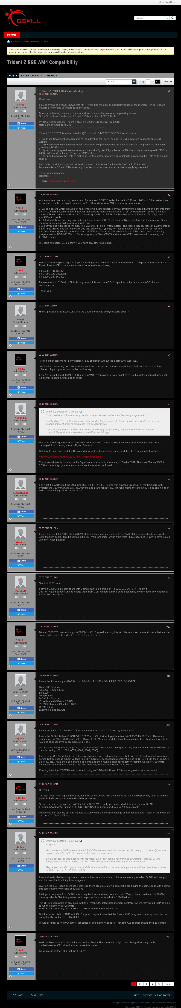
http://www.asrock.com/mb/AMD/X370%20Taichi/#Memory (71, 127)
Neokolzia (21, 417)
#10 (168, 627)
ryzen (61, 181)
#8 (169, 528)
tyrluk (20, 738)
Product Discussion (31, 42)
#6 (169, 404)
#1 (169, 91)
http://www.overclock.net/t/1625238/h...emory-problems (70, 456)
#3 (169, 257)
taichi (67, 181)
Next (168, 984)
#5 (169, 355)
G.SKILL (20, 208)
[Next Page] (159, 82)
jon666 (20, 319)
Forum (16, 42)
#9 (169, 578)
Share (23, 123)
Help (136, 995)
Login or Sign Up (165, 2)
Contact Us (149, 995)
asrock (55, 181)
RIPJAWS (18, 995)
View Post (81, 411)
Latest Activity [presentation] (32, 75)
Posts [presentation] (13, 75)
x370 (73, 181)
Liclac (20, 104)
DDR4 (45, 42)
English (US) (37, 995)
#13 (168, 784)
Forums (11, 34)
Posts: (20, 118)
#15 (168, 937)
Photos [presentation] (51, 75)
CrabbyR (20, 591)
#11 (168, 676)
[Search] (172, 18)
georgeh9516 (20, 492)
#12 (168, 725)
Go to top (164, 995)
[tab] (13, 75)
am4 (49, 181)
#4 (169, 306)
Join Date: (16, 116)
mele (20, 689)
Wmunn (20, 542)
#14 (168, 833)
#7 (169, 479)
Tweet (22, 127)
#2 (169, 195)
